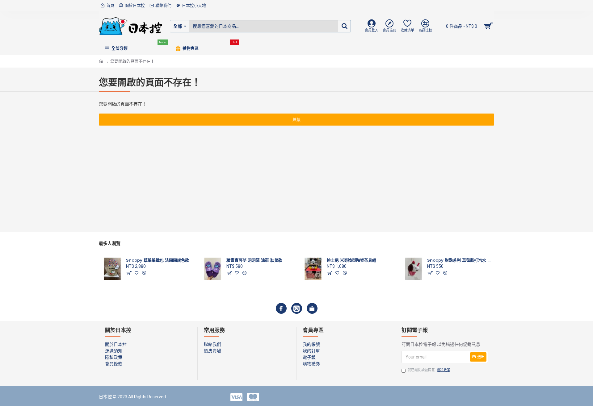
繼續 (296, 119)
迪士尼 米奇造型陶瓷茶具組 (351, 260)
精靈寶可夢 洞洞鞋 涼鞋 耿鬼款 (254, 260)
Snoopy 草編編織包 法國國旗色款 (157, 260)
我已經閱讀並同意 (429, 370)
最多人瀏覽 (109, 243)
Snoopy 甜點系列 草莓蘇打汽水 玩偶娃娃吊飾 (459, 260)
